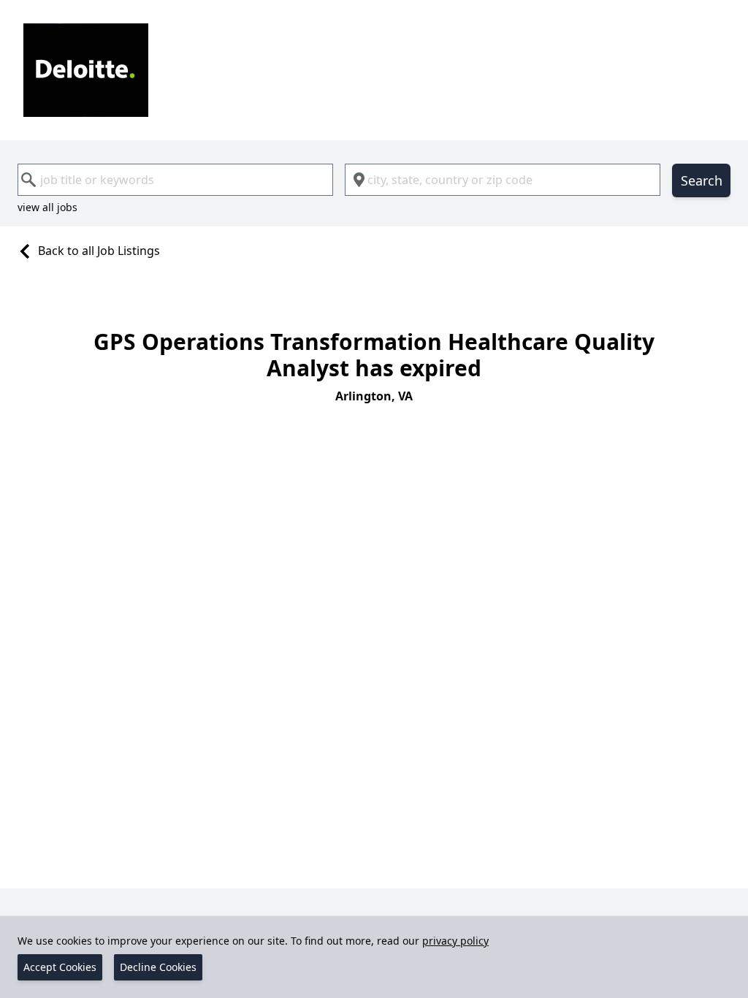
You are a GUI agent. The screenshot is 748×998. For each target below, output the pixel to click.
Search (701, 180)
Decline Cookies (158, 967)
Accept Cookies (59, 967)
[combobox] (175, 180)
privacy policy (455, 941)
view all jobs (47, 207)
